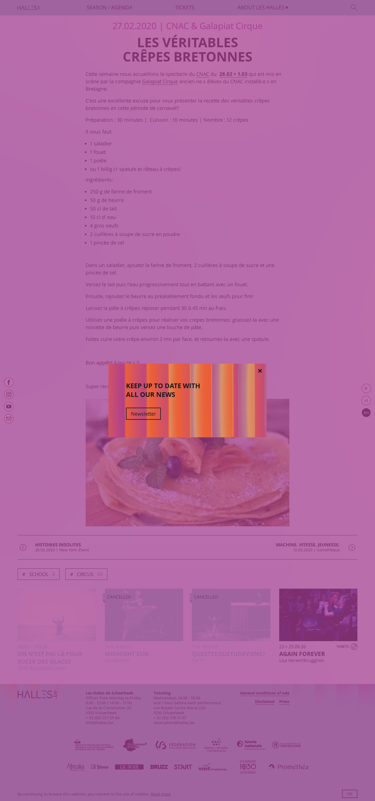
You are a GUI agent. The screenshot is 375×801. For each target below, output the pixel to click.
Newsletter (143, 413)
